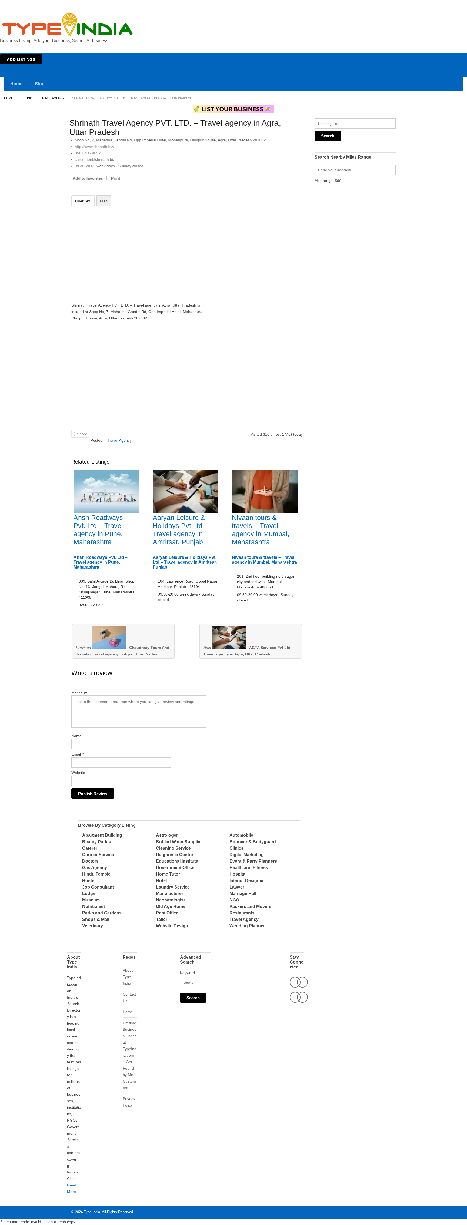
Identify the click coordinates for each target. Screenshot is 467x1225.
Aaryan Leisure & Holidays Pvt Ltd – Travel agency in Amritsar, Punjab (185, 562)
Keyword (187, 973)
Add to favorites (90, 178)
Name (78, 736)
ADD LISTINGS (21, 59)
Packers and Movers (250, 906)
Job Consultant (98, 887)
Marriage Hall (242, 893)
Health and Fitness (248, 867)
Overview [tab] (83, 201)
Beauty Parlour (97, 841)
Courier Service (98, 854)
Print (117, 178)
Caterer (89, 848)
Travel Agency (52, 98)
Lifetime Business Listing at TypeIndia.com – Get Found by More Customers (130, 1055)
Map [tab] (104, 201)
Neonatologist (170, 900)
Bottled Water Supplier (179, 841)
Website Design (172, 926)
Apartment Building (102, 835)
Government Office (175, 867)
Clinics (236, 848)
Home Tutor (168, 874)
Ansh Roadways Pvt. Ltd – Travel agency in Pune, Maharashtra (101, 562)
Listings (428, 5)
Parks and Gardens (102, 913)
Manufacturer (169, 893)
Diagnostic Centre (174, 854)
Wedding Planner (247, 926)
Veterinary (92, 926)
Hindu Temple (96, 874)
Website (78, 772)
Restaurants (242, 913)
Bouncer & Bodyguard (252, 841)
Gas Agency (94, 867)
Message (79, 692)
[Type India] (67, 24)
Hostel (88, 880)
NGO (234, 900)
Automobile (241, 835)
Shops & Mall (95, 919)
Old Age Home (170, 906)
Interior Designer (246, 880)
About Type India (128, 976)
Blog (40, 83)
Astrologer (167, 835)
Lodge (88, 893)
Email (77, 754)
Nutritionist (93, 906)
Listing (26, 98)
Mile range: (324, 180)
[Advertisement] (141, 250)
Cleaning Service (173, 848)
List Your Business (451, 5)
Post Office (167, 913)
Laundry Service (173, 887)
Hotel (161, 880)
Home (414, 5)
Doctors (90, 861)
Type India (92, 1212)
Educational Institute (177, 861)
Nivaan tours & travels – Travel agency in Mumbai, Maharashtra (264, 559)
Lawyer (236, 887)
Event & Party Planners (253, 861)
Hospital (237, 874)
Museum (91, 900)
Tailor (161, 919)
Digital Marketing (246, 854)
